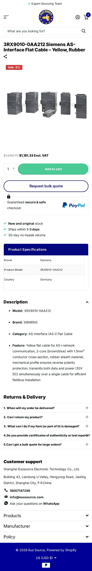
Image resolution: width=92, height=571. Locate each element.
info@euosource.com (27, 497)
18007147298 (20, 490)
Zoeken (83, 31)
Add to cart (53, 169)
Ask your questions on (34, 503)
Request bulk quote (46, 186)
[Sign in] (77, 17)
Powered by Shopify (61, 550)
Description (16, 302)
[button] (14, 165)
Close (46, 515)
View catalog (6, 17)
